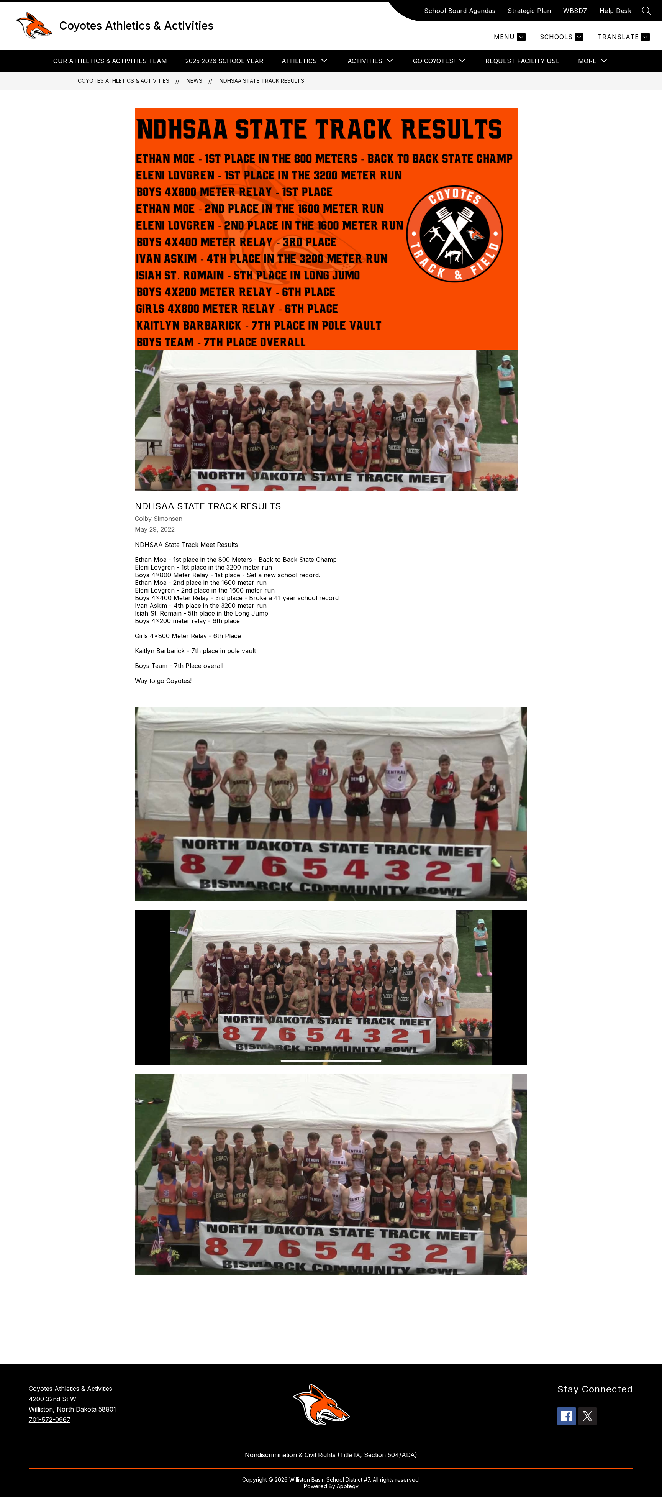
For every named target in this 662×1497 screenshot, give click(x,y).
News (194, 80)
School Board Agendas (459, 11)
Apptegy (348, 1486)
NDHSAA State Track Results (262, 80)
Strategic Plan (529, 11)
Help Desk (616, 11)
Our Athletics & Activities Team (110, 61)
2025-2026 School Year (224, 61)
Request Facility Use (522, 61)
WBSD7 (575, 11)
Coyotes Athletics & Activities (123, 80)
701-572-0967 (49, 1419)
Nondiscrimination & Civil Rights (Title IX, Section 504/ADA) (331, 1455)
